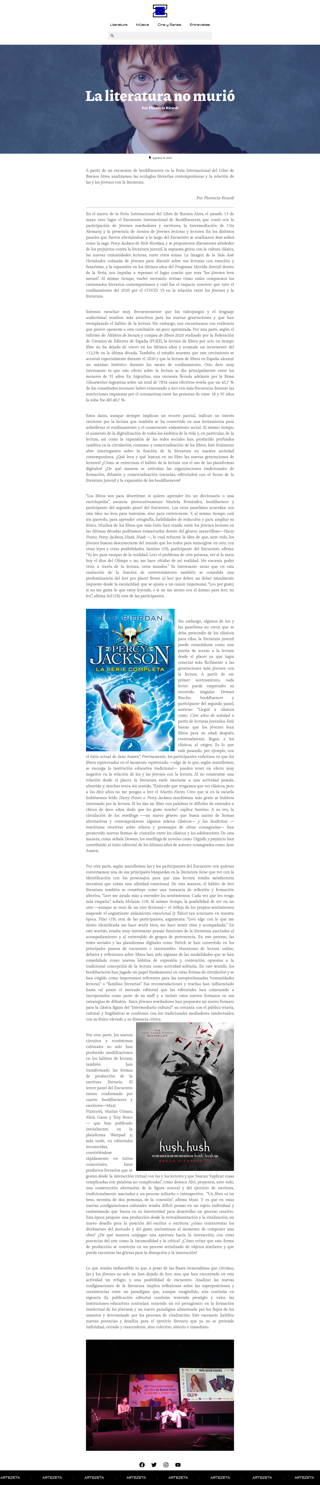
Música (142, 25)
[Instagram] (166, 1464)
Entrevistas (200, 25)
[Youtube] (178, 1464)
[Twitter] (154, 1464)
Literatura (118, 25)
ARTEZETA (12, 1478)
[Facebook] (142, 1464)
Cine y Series (169, 25)
